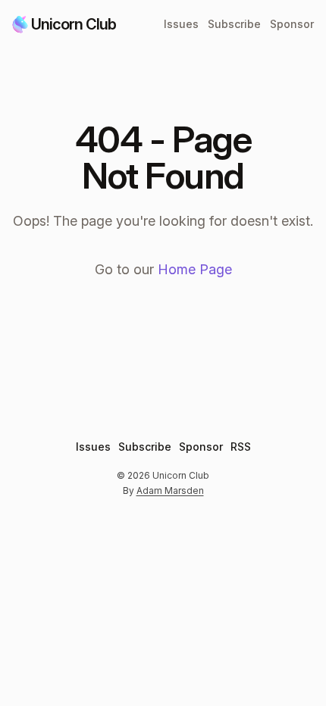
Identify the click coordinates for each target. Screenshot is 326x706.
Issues (181, 23)
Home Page (195, 269)
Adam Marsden (170, 490)
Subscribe (234, 23)
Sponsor (292, 23)
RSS (240, 446)
